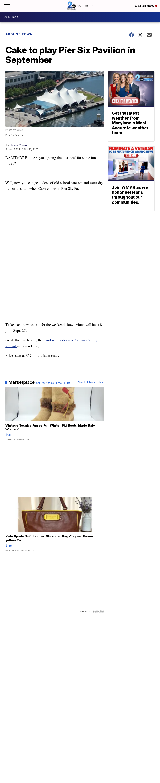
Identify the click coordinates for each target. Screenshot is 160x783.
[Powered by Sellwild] (98, 611)
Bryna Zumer (19, 145)
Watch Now (144, 6)
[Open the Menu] (6, 6)
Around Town (19, 34)
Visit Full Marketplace (91, 382)
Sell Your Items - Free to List (53, 383)
